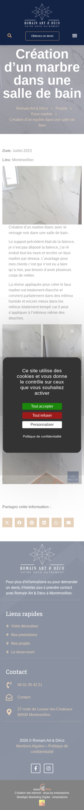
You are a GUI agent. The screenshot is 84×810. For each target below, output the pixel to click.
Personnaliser (42, 425)
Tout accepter (42, 406)
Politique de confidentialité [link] (42, 436)
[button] (75, 35)
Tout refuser (42, 415)
